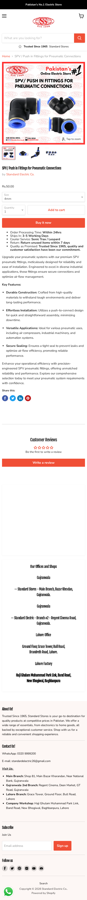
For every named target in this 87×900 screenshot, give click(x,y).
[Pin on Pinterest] (28, 398)
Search (43, 883)
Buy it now (43, 222)
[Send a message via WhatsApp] (8, 891)
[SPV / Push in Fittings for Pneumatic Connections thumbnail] (22, 153)
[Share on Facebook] (5, 398)
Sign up (62, 846)
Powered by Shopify (43, 893)
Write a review (44, 462)
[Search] (79, 38)
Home (6, 56)
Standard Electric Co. (20, 174)
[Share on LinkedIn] (20, 398)
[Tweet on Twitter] (13, 398)
